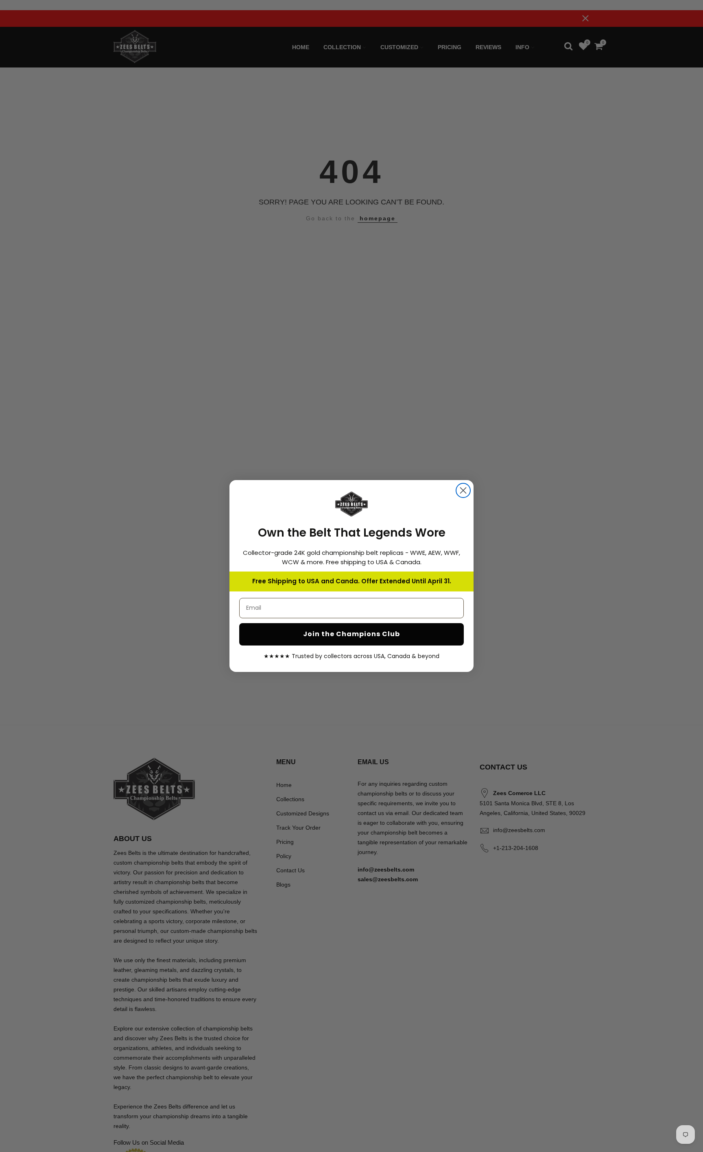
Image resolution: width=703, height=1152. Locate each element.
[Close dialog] (463, 490)
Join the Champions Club (351, 634)
